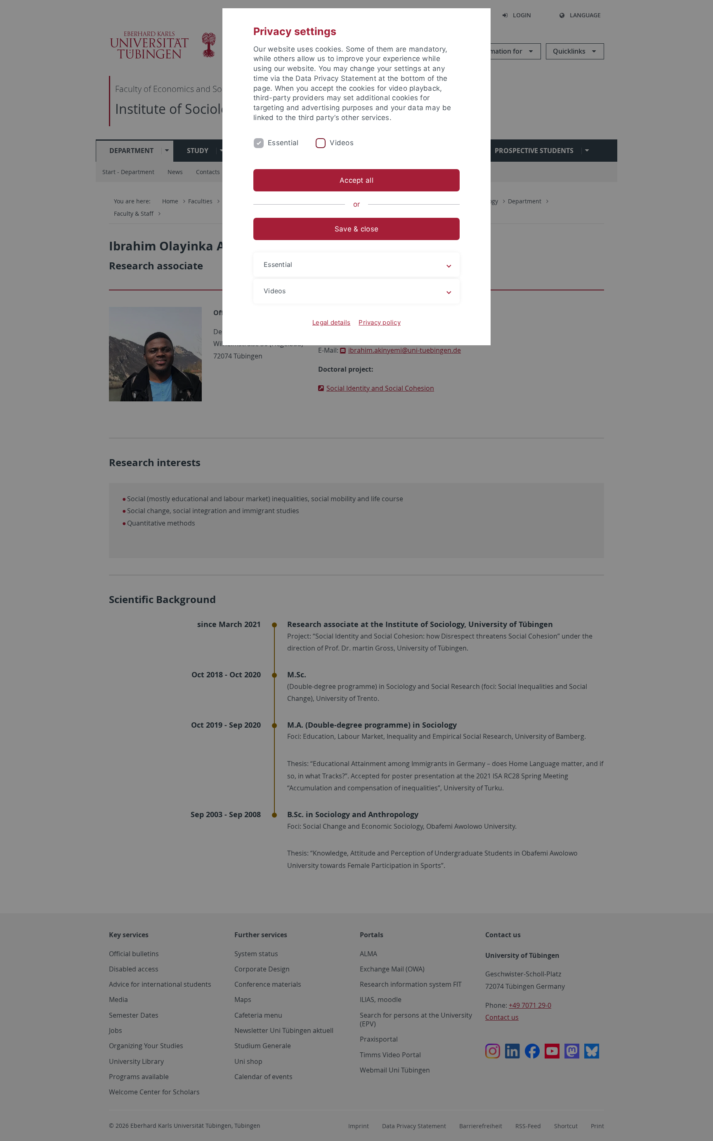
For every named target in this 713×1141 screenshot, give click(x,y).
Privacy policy (380, 322)
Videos (342, 143)
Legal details (331, 322)
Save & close (356, 229)
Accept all (356, 180)
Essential (283, 143)
